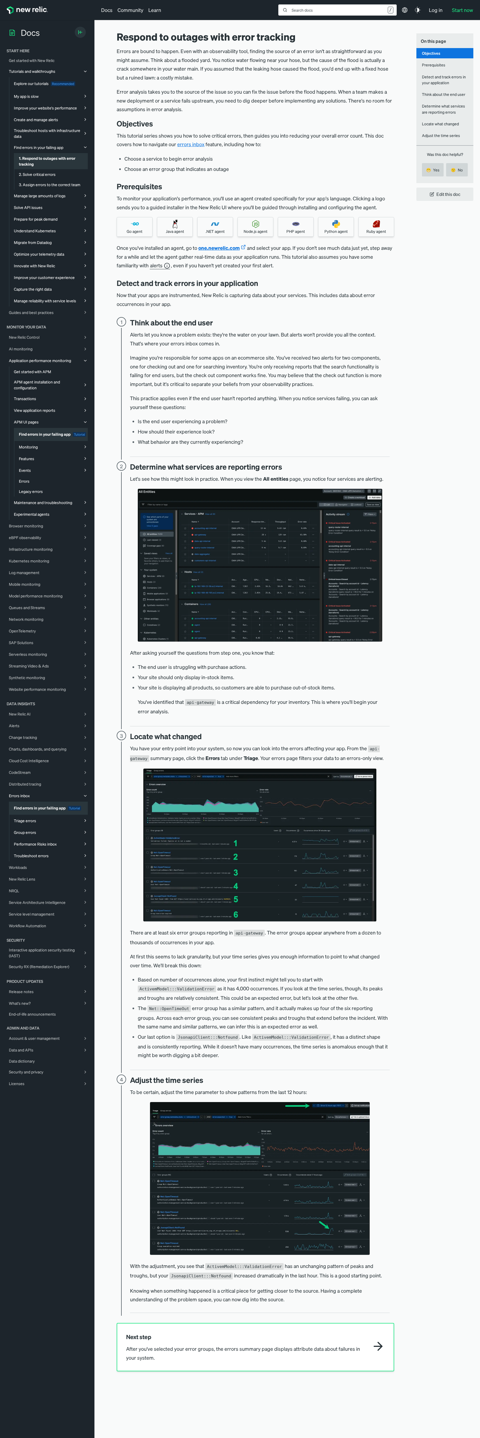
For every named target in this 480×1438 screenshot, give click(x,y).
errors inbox (190, 144)
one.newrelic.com (219, 248)
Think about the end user (443, 94)
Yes (432, 169)
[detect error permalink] (262, 283)
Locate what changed (440, 123)
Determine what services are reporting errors (443, 108)
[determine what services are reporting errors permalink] (285, 466)
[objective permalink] (157, 123)
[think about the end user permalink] (216, 322)
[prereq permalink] (166, 186)
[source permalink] (206, 736)
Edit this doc (448, 194)
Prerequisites (433, 64)
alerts (156, 265)
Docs (106, 10)
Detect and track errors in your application (444, 79)
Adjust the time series (441, 135)
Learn (154, 10)
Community (130, 10)
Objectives (431, 53)
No (457, 169)
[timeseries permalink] (207, 1080)
